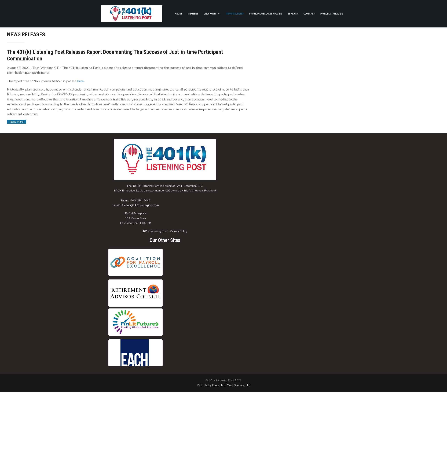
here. (80, 81)
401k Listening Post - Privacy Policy (164, 231)
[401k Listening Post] (131, 13)
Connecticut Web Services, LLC (231, 385)
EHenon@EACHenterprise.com (139, 205)
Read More (16, 122)
